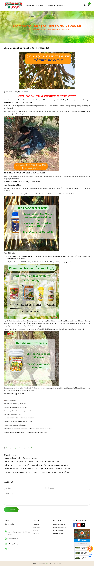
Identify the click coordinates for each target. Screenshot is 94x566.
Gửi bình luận (11, 509)
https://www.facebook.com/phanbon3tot (20, 411)
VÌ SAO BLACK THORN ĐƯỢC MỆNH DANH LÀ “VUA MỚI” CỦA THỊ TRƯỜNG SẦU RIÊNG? (37, 465)
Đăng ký (36, 530)
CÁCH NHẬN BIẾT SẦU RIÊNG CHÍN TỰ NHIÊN (21, 458)
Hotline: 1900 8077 (13, 539)
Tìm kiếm (36, 524)
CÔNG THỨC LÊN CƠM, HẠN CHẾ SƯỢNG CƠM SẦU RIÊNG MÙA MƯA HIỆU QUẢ (34, 462)
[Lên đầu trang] (89, 561)
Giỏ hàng (36, 533)
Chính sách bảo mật (59, 524)
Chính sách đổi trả (58, 530)
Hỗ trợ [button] (36, 520)
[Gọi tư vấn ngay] (89, 548)
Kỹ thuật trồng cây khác (12, 455)
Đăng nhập (37, 527)
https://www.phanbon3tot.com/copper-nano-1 (34, 432)
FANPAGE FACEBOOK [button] (79, 520)
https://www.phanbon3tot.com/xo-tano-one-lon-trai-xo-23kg (33, 429)
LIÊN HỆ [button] (6, 520)
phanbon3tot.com (30, 448)
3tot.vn (8, 448)
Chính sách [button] (57, 520)
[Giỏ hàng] (88, 5)
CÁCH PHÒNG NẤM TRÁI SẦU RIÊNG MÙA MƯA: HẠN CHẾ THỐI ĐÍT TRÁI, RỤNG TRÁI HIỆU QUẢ (39, 469)
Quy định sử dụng (58, 533)
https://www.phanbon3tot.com (18, 407)
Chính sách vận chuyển (59, 527)
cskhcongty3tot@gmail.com (15, 544)
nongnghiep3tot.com (17, 448)
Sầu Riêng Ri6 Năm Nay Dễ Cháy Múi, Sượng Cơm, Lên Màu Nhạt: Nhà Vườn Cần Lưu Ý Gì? (37, 472)
